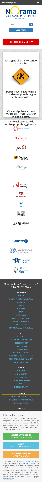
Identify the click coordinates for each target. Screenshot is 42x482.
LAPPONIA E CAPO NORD (21, 318)
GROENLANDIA (21, 315)
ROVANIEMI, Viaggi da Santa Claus (21, 328)
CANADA (21, 305)
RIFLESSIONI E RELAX (21, 403)
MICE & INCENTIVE (21, 374)
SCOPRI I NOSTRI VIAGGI (20, 41)
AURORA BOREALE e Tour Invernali (21, 356)
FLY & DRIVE (21, 336)
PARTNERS (21, 384)
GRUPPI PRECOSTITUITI (21, 377)
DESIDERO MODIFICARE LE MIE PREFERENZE (21, 454)
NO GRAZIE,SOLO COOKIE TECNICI (21, 445)
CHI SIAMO (21, 371)
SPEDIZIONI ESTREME (21, 362)
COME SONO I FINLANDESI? (21, 397)
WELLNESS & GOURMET (21, 353)
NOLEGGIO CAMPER (21, 343)
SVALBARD (21, 309)
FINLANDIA (21, 302)
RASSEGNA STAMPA (21, 387)
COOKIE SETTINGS (29, 463)
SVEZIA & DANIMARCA (21, 322)
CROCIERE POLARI (21, 349)
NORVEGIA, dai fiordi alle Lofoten (21, 299)
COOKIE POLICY (8, 479)
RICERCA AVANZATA (21, 30)
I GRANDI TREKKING (21, 346)
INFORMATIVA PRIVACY (30, 472)
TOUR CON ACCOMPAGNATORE (21, 340)
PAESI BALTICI (21, 325)
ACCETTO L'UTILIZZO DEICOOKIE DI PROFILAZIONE (21, 436)
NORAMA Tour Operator (9, 2)
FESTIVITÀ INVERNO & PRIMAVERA (21, 359)
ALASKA (21, 312)
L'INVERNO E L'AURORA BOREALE (21, 400)
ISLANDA (21, 296)
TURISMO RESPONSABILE (21, 380)
